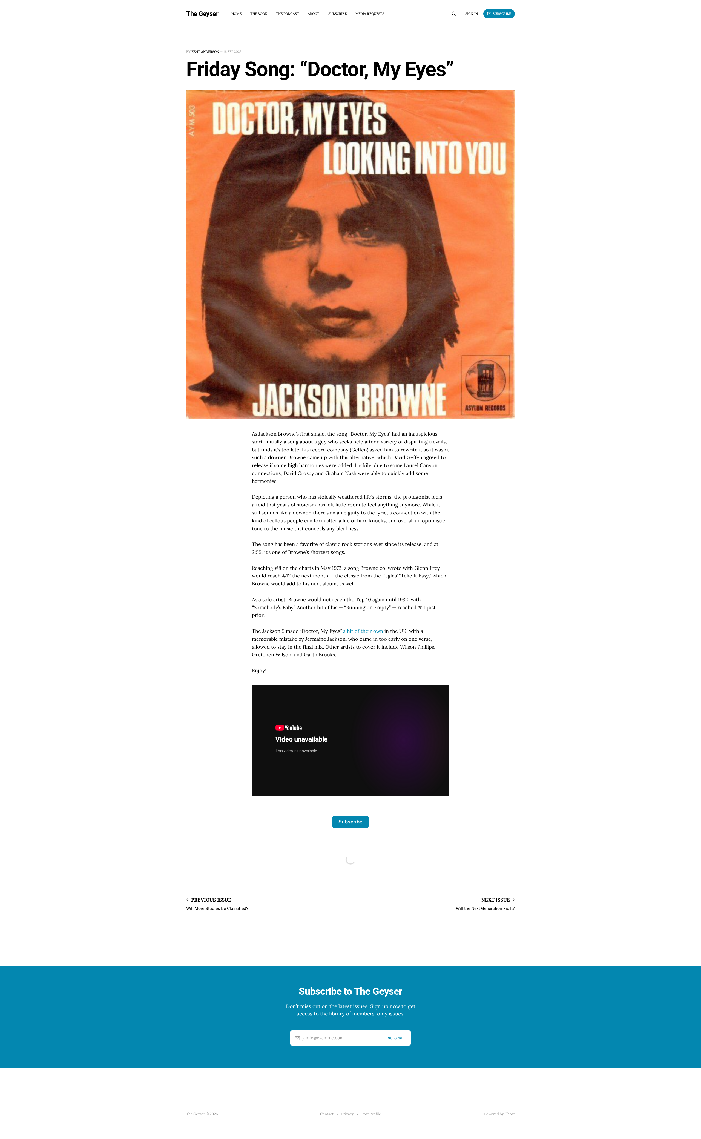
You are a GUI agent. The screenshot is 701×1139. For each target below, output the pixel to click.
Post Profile (371, 1114)
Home (236, 14)
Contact (327, 1114)
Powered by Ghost (499, 1114)
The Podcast (287, 14)
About (314, 14)
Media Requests (369, 14)
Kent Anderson (205, 52)
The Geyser (202, 13)
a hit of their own (363, 631)
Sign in (471, 14)
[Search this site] (454, 14)
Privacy (347, 1114)
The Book (258, 14)
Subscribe (337, 14)
